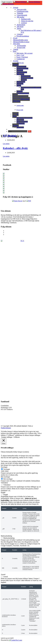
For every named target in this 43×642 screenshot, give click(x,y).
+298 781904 (5, 413)
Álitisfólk (19, 13)
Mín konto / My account (24, 53)
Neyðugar (6, 469)
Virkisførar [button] (4, 483)
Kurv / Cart (20, 55)
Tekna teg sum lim (27, 21)
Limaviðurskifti (21, 15)
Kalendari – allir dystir (15, 148)
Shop (14, 51)
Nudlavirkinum (6, 428)
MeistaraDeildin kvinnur (21, 42)
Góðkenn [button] (16, 437)
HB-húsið (19, 26)
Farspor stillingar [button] (6, 437)
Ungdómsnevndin (22, 11)
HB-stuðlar (20, 17)
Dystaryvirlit (20, 47)
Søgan (18, 28)
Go (29, 131)
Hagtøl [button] (3, 492)
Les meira (6, 144)
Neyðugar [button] (4, 467)
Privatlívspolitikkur (22, 36)
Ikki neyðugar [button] (5, 477)
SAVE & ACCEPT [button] (7, 638)
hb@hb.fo (4, 415)
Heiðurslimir (20, 25)
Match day (20, 63)
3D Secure (4, 418)
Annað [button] (3, 574)
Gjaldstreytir (20, 59)
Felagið (15, 7)
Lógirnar (24, 23)
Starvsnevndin (21, 9)
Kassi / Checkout (22, 57)
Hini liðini (16, 44)
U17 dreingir (10, 135)
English (15, 61)
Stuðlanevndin (26, 19)
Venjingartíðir (21, 46)
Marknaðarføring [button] (6, 536)
